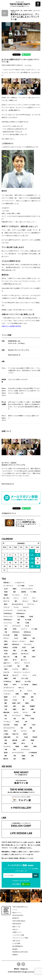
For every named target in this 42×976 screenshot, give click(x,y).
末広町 (14, 629)
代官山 (6, 641)
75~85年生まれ (7, 681)
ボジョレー (25, 601)
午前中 (33, 656)
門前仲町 (35, 737)
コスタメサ (26, 607)
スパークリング (16, 715)
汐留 (33, 638)
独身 (23, 709)
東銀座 (17, 746)
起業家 (6, 644)
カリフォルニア (16, 625)
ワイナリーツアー (8, 616)
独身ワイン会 (16, 926)
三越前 (25, 638)
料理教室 (32, 706)
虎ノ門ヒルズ (24, 653)
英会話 (16, 724)
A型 (18, 666)
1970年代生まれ (7, 613)
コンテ (25, 598)
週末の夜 (5, 675)
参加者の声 (15, 918)
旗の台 (32, 641)
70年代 (17, 721)
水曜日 (17, 693)
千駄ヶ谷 (35, 601)
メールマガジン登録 (18, 935)
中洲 (34, 712)
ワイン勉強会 (20, 616)
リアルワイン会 (21, 610)
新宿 (25, 656)
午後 (6, 709)
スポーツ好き (24, 678)
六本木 (33, 724)
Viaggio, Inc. (24, 969)
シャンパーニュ (7, 622)
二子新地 (5, 734)
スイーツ (16, 598)
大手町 (6, 653)
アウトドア (27, 663)
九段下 (23, 740)
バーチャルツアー (8, 610)
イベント (25, 675)
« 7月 (4, 543)
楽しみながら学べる (17, 604)
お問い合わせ (16, 940)
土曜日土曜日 (7, 737)
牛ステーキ (6, 601)
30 (37, 566)
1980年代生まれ (7, 619)
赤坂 (32, 700)
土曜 (6, 749)
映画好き (35, 684)
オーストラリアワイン (18, 752)
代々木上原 (6, 635)
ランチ (14, 697)
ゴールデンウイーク (8, 687)
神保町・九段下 (16, 703)
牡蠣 (16, 656)
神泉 (6, 740)
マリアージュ (30, 604)
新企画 (6, 684)
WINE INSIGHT (16, 924)
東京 (6, 715)
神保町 (32, 740)
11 (10, 559)
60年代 (6, 731)
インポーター (7, 693)
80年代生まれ (27, 632)
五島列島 (23, 591)
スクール (25, 712)
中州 (14, 731)
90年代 (14, 684)
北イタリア (15, 675)
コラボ (34, 675)
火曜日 (35, 746)
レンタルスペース (19, 582)
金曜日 (14, 709)
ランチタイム (7, 746)
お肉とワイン (7, 663)
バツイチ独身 (20, 585)
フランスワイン (28, 644)
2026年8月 (21, 543)
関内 (14, 650)
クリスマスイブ (25, 749)
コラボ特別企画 (32, 752)
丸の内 (6, 588)
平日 (35, 693)
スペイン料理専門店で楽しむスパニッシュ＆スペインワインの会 (26, 524)
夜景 (14, 678)
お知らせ (15, 929)
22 (32, 562)
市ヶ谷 (27, 625)
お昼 (33, 731)
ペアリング (6, 607)
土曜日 (32, 709)
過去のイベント (16, 912)
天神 (26, 721)
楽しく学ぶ (6, 598)
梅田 (6, 755)
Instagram (23, 964)
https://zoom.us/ (13, 355)
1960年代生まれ (27, 635)
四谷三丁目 (15, 734)
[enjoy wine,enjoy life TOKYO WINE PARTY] (20, 3)
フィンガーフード (8, 585)
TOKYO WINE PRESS (18, 921)
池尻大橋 (14, 740)
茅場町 (16, 635)
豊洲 (27, 666)
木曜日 (14, 743)
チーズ (26, 595)
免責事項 (15, 954)
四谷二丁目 (6, 656)
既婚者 (6, 697)
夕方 (17, 737)
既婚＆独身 (6, 712)
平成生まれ (28, 715)
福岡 (25, 724)
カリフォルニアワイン (9, 727)
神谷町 (26, 746)
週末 (16, 601)
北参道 (23, 755)
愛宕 (14, 706)
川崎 (14, 755)
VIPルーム (21, 687)
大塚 (6, 632)
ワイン (34, 598)
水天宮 (24, 647)
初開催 (6, 595)
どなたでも (6, 672)
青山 (14, 749)
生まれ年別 (6, 724)
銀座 (32, 697)
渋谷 (22, 727)
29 (32, 566)
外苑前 (6, 591)
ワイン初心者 (24, 684)
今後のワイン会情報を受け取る (11, 326)
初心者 (6, 650)
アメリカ (16, 607)
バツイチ (31, 585)
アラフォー (6, 638)
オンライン (24, 731)
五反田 (6, 659)
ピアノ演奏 (24, 650)
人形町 (32, 647)
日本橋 (27, 622)
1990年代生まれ (20, 613)
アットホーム (15, 595)
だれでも (16, 712)
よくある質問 (16, 943)
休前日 (6, 700)
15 (32, 559)
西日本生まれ (15, 644)
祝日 (15, 758)
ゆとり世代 (28, 681)
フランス (29, 690)
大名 (6, 718)
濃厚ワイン (25, 669)
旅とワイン (24, 659)
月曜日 (23, 758)
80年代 (25, 734)
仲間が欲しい (7, 582)
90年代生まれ (15, 632)
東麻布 (14, 588)
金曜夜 (6, 678)
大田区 (6, 706)
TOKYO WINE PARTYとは (20, 907)
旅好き (6, 604)
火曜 (18, 619)
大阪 (14, 718)
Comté (16, 638)
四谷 (23, 718)
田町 (18, 622)
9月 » (38, 543)
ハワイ (6, 625)
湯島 (6, 629)
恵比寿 (6, 752)
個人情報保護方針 (17, 946)
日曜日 (23, 697)
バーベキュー (7, 721)
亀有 (14, 591)
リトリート (24, 629)
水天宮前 (14, 647)
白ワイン (17, 663)
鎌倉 (6, 743)
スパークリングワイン (27, 588)
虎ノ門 (14, 659)
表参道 (26, 693)
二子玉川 (14, 700)
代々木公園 (28, 619)
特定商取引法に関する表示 (20, 952)
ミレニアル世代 (7, 666)
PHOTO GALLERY (17, 915)
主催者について (16, 932)
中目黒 (32, 718)
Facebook (19, 964)
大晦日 (6, 669)
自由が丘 (14, 653)
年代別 (26, 737)
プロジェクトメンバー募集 (20, 938)
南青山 (27, 703)
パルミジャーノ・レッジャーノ (22, 672)
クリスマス (15, 669)
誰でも (23, 743)
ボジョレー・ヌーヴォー (18, 641)
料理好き (5, 647)
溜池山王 (18, 681)
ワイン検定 (34, 629)
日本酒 (31, 616)
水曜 (32, 755)
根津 (33, 650)
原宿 (23, 706)
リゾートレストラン (8, 690)
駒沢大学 (5, 758)
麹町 (6, 703)
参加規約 (15, 949)
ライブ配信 (33, 591)
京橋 (31, 727)
